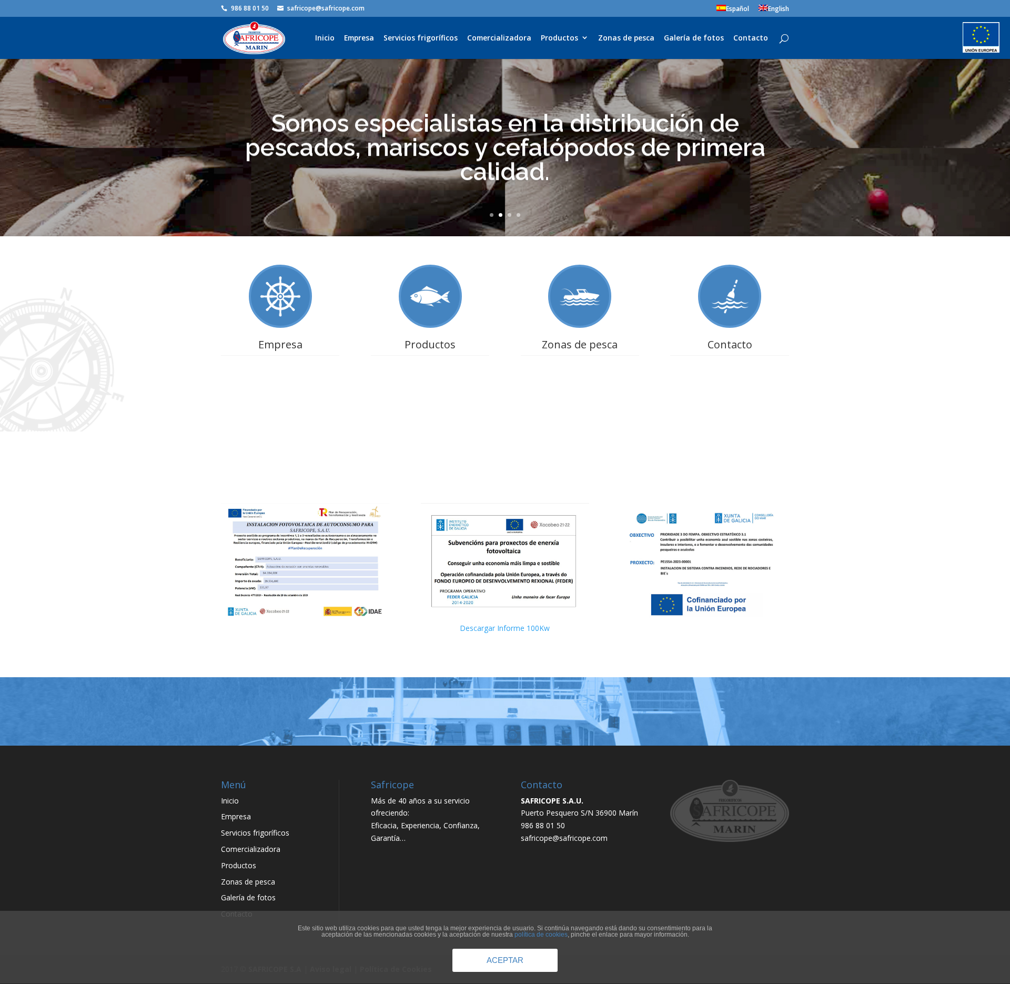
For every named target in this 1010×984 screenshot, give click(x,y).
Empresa (359, 38)
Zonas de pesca (626, 38)
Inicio (325, 38)
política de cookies (541, 934)
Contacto (750, 38)
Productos (559, 38)
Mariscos (430, 398)
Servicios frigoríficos (420, 38)
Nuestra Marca (430, 411)
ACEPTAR (505, 960)
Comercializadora (499, 38)
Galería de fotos (694, 38)
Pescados (430, 370)
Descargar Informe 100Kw (505, 628)
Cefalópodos (430, 384)
